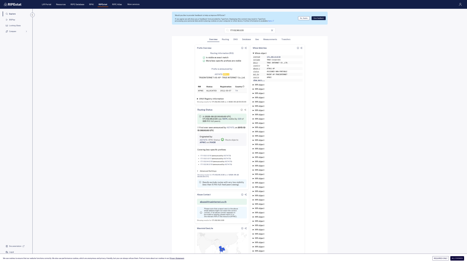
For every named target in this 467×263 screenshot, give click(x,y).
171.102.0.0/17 (205, 159)
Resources (61, 4)
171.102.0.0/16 (205, 156)
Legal (11, 252)
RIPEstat (103, 4)
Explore (12, 14)
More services (133, 4)
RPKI (91, 4)
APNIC (203, 142)
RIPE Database (77, 4)
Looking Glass (15, 26)
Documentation (15, 246)
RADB (213, 142)
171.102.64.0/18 (206, 161)
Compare (12, 31)
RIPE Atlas (117, 4)
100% (225, 119)
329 (239, 119)
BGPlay (12, 20)
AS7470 (230, 127)
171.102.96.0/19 (206, 164)
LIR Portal (46, 4)
